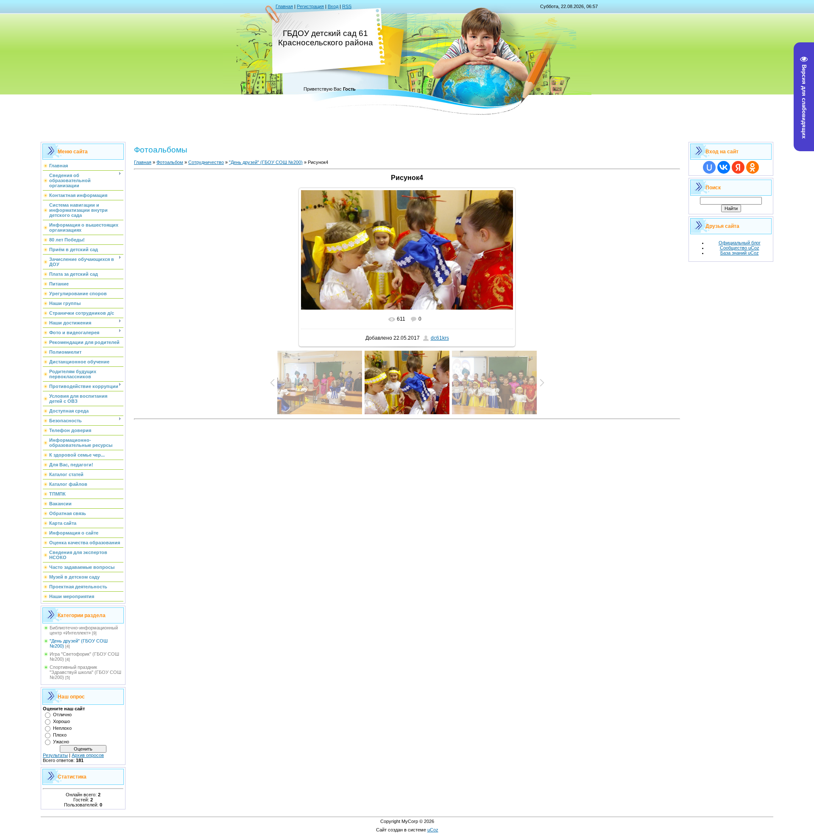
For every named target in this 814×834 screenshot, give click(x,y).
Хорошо (61, 721)
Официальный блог (740, 242)
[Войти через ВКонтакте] (723, 167)
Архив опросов (88, 755)
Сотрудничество (206, 162)
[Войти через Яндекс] (738, 167)
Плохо (60, 734)
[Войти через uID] (709, 167)
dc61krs (440, 338)
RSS (346, 6)
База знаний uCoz (739, 252)
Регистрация (310, 6)
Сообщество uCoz (739, 247)
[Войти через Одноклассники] (752, 167)
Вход (333, 6)
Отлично (62, 714)
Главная (284, 6)
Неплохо (62, 728)
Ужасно (61, 741)
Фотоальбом (169, 162)
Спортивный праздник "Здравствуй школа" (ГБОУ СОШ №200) (85, 672)
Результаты (55, 755)
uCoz (432, 829)
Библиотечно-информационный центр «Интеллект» (84, 630)
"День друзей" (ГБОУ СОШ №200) (266, 162)
